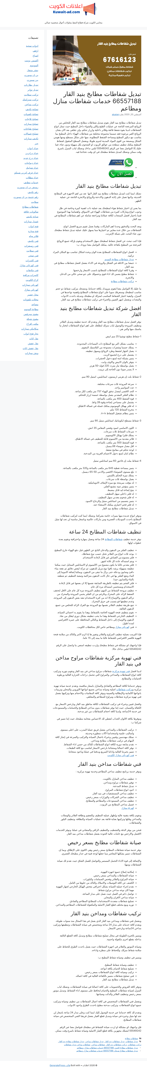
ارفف (35, 50)
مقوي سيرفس (31, 314)
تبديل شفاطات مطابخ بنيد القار (71, 1041)
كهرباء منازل (127, 808)
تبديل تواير (33, 89)
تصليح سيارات (31, 124)
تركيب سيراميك (30, 99)
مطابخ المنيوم (31, 309)
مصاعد (34, 304)
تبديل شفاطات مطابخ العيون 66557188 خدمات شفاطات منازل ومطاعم (107, 1047)
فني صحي (33, 255)
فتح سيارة (33, 231)
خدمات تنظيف (31, 182)
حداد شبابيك (32, 167)
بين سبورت (32, 80)
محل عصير (32, 294)
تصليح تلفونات (31, 114)
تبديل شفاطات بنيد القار (115, 1041)
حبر (36, 143)
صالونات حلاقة (31, 211)
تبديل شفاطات (132, 1041)
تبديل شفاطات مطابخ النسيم (119, 259)
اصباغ (35, 55)
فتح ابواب (33, 226)
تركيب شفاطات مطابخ (122, 281)
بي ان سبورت (31, 75)
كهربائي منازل (122, 627)
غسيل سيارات (31, 221)
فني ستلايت (32, 250)
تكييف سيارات (31, 138)
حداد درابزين (31, 153)
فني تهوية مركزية (121, 671)
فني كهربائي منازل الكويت (120, 755)
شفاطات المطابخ (113, 539)
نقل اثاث (33, 338)
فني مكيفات (32, 270)
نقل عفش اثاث (30, 348)
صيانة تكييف (32, 216)
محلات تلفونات (30, 299)
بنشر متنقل (32, 70)
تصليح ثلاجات (31, 119)
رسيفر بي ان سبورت (27, 187)
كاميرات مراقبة (30, 275)
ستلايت (34, 202)
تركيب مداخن (31, 104)
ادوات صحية (32, 45)
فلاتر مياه (33, 236)
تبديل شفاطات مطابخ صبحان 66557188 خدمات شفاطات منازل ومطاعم (107, 1050)
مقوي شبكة (32, 319)
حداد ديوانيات (31, 163)
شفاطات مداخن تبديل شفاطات (77, 1044)
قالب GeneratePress (60, 1065)
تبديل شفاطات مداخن (94, 1041)
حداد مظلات (32, 177)
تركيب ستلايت (31, 94)
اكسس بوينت (31, 60)
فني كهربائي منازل (29, 265)
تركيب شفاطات (124, 689)
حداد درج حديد (30, 158)
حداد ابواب (32, 148)
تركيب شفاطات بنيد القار (116, 1044)
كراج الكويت (32, 280)
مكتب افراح (32, 323)
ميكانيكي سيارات (29, 328)
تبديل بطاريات (31, 84)
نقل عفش (33, 343)
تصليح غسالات (31, 133)
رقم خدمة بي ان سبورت (25, 197)
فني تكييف (33, 241)
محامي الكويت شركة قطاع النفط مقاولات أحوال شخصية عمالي (73, 22)
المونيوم (34, 65)
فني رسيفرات (31, 245)
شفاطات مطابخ (131, 1038)
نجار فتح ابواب (31, 333)
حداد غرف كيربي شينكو (26, 172)
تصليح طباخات (31, 128)
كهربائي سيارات (30, 284)
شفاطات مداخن (98, 1044)
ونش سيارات (31, 353)
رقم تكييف (33, 192)
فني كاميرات (32, 260)
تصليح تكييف (32, 109)
